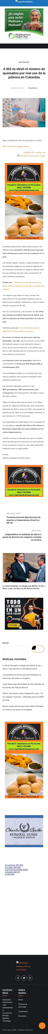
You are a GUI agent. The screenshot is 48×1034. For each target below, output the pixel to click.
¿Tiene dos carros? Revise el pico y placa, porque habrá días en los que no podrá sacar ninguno (24, 285)
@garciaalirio (24, 146)
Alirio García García (11, 146)
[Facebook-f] (18, 978)
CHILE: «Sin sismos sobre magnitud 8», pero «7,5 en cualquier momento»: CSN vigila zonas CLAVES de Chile (23, 696)
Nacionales (24, 62)
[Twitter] (24, 978)
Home (20, 1000)
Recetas (6, 1016)
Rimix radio (7, 1030)
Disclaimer (22, 1016)
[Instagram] (30, 978)
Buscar (6, 643)
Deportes (6, 1018)
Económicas (7, 1013)
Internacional (7, 1002)
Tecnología (7, 1021)
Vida (4, 1005)
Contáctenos (23, 1011)
